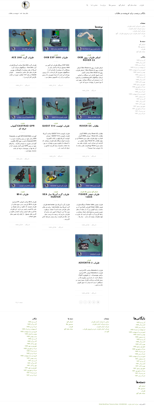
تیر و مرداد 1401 (140, 111)
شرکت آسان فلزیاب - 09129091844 (128, 404)
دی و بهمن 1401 (140, 96)
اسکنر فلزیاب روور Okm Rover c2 (89, 59)
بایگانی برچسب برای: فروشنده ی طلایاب (130, 13)
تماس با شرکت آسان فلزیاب (136, 26)
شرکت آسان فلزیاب (139, 31)
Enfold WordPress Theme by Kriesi (108, 404)
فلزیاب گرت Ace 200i (23, 57)
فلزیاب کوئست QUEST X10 (55, 125)
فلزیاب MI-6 (22, 194)
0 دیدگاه (93, 90)
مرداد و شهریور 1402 (138, 87)
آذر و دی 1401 (140, 99)
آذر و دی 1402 (140, 77)
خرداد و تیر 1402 (140, 91)
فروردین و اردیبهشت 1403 (137, 70)
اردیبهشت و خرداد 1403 (137, 67)
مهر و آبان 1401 (140, 104)
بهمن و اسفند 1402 (139, 72)
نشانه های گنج (140, 51)
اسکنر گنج (95, 192)
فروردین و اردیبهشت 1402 (137, 94)
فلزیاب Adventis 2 (89, 262)
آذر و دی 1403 (140, 60)
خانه (21, 13)
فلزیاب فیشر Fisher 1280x (89, 195)
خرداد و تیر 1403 (140, 65)
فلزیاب (89, 55)
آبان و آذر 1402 (140, 79)
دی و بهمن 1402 (140, 75)
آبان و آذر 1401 (140, 101)
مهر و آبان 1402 (140, 82)
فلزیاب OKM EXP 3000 (56, 57)
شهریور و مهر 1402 (139, 84)
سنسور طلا (88, 192)
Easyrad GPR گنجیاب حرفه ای (23, 127)
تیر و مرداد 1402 (140, 89)
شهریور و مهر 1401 (139, 106)
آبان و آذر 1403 (140, 62)
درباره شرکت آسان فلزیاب (137, 28)
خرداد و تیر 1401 (140, 113)
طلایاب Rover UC (89, 125)
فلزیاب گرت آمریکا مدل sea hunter (56, 195)
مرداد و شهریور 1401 (138, 108)
